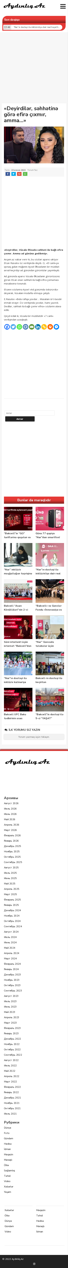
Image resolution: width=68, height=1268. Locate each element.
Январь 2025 (11, 905)
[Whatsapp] (19, 327)
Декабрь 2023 (12, 974)
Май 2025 (9, 883)
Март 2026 (10, 830)
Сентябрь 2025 (13, 862)
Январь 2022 (11, 1092)
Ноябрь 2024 (11, 915)
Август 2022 (11, 1060)
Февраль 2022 (12, 1087)
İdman (7, 1149)
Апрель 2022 (11, 1076)
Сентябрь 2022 (13, 1054)
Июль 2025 (10, 873)
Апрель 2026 (11, 824)
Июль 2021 (10, 1113)
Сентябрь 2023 (13, 990)
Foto (6, 1133)
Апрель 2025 (11, 889)
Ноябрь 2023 (11, 980)
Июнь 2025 (10, 878)
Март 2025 (10, 894)
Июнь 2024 (10, 942)
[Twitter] (13, 327)
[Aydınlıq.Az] (24, 9)
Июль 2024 (10, 937)
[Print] (50, 327)
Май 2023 (9, 1012)
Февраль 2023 (12, 1028)
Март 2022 (10, 1081)
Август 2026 (11, 803)
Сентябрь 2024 (13, 926)
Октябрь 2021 (12, 1108)
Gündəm (8, 1138)
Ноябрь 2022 (11, 1044)
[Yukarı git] (62, 1262)
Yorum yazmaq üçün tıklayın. (34, 737)
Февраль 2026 (12, 835)
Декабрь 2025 (12, 846)
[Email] (31, 327)
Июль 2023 (10, 1001)
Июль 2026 (10, 808)
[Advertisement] (34, 68)
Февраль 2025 (12, 899)
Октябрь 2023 (12, 985)
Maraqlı (8, 1159)
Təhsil (7, 1175)
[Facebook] (7, 327)
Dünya (7, 1127)
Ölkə (6, 1165)
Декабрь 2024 (12, 910)
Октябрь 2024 (12, 921)
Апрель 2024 (11, 953)
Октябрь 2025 (12, 856)
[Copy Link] (44, 327)
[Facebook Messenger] (56, 327)
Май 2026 (9, 819)
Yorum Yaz (32, 170)
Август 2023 (11, 996)
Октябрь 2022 (12, 1049)
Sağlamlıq (9, 1170)
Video (7, 1181)
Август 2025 (11, 867)
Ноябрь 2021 (11, 1103)
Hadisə (8, 1143)
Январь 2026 (11, 840)
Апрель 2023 (11, 1017)
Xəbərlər (8, 1186)
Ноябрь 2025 (11, 851)
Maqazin (8, 1154)
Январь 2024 (11, 969)
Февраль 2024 (12, 963)
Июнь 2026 (10, 814)
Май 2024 (9, 947)
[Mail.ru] (25, 327)
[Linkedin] (38, 327)
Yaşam (7, 1192)
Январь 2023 (11, 1033)
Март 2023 (10, 1022)
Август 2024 (11, 931)
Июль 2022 (10, 1065)
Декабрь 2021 (12, 1097)
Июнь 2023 (10, 1006)
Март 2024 (10, 958)
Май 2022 (9, 1071)
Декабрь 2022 (12, 1038)
